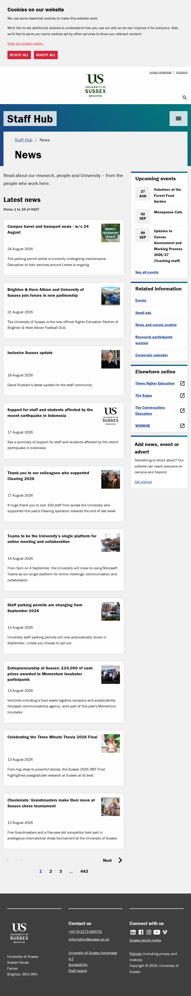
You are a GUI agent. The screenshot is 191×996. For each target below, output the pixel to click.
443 (84, 871)
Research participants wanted (154, 339)
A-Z (70, 958)
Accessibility (78, 964)
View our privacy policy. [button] (25, 43)
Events (141, 300)
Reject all (19, 55)
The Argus (143, 395)
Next (107, 860)
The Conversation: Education (150, 410)
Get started (143, 481)
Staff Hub (30, 118)
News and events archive (156, 324)
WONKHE (142, 425)
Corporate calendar (151, 355)
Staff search (77, 970)
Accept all (45, 55)
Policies (135, 953)
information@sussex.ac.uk (88, 939)
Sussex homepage (160, 72)
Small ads (143, 312)
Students (182, 72)
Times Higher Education (155, 383)
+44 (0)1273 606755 (85, 931)
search (185, 97)
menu (178, 118)
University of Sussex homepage (92, 952)
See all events (147, 272)
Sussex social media (145, 940)
